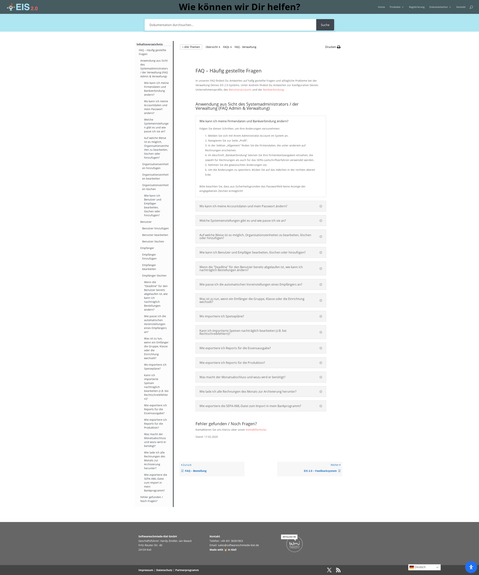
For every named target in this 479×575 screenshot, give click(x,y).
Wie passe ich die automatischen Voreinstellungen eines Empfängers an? (155, 324)
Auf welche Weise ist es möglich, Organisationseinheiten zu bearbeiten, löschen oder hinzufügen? (156, 147)
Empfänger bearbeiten (149, 267)
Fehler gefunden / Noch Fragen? (151, 499)
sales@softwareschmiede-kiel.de (238, 545)
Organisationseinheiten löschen (155, 187)
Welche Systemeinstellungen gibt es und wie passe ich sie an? (156, 125)
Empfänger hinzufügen (149, 256)
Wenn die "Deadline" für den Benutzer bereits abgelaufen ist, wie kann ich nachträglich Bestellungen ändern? (156, 295)
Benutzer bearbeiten (155, 235)
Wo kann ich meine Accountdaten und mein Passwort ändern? (156, 107)
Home (381, 7)
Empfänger (147, 248)
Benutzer (146, 222)
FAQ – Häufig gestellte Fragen (152, 52)
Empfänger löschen (154, 275)
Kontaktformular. (256, 429)
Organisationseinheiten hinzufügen (155, 166)
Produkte (395, 7)
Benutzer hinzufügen (155, 228)
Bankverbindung (273, 89)
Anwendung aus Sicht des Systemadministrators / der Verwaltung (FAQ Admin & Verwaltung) (154, 68)
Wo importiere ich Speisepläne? (155, 366)
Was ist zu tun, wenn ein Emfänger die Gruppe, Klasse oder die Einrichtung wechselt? (156, 348)
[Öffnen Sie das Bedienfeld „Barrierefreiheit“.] (471, 567)
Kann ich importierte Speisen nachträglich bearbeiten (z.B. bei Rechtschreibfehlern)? (156, 386)
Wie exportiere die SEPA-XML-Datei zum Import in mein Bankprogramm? (155, 482)
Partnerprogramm (187, 570)
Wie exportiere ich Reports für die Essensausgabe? (155, 409)
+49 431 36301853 (231, 541)
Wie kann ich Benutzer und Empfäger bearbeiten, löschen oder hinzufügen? (152, 205)
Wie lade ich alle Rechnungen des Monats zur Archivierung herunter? (154, 460)
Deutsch (420, 567)
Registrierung (417, 7)
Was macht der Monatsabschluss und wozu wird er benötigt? (155, 440)
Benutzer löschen (153, 241)
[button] (333, 47)
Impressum (145, 570)
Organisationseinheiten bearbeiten (155, 176)
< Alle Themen (191, 47)
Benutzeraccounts (240, 89)
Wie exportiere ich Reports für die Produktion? (155, 423)
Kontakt (461, 7)
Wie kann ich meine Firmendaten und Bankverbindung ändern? (156, 88)
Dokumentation (438, 7)
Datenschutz (164, 570)
